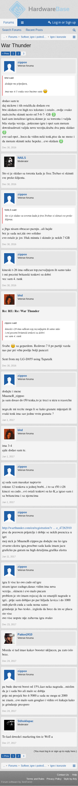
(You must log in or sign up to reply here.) (55, 751)
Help (74, 774)
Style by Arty (70, 779)
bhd (20, 295)
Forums (8, 22)
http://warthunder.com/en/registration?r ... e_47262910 (37, 528)
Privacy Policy (54, 779)
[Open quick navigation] (74, 37)
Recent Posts (34, 30)
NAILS (22, 157)
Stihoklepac (25, 721)
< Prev (5, 53)
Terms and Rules (35, 779)
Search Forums (11, 30)
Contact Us (63, 774)
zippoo (22, 62)
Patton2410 (25, 634)
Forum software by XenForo (16, 782)
